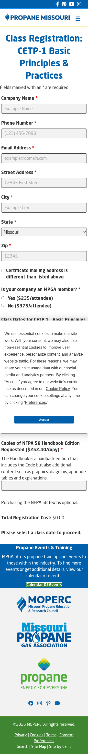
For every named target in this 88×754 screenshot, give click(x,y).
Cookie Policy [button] (58, 389)
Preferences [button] (35, 402)
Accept (44, 419)
